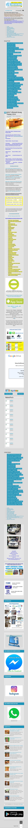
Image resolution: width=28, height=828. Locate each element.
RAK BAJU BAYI (10, 92)
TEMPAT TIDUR (18, 103)
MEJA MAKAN (9, 81)
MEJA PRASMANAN (17, 84)
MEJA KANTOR (10, 77)
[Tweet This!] (7, 390)
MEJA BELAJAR (10, 71)
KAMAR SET (9, 63)
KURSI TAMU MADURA (11, 66)
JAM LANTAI (9, 61)
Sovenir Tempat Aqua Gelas (12, 98)
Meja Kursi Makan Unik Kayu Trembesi (16, 745)
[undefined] (7, 402)
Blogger (21, 804)
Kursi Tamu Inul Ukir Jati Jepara (15, 760)
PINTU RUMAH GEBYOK (11, 90)
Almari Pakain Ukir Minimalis (12, 47)
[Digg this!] (12, 390)
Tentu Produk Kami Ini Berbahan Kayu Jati (13, 168)
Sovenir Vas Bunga (10, 103)
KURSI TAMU (9, 473)
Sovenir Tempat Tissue (11, 101)
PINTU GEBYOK (17, 89)
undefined (11, 400)
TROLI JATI (20, 504)
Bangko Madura (18, 459)
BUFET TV (9, 462)
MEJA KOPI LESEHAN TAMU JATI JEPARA (14, 482)
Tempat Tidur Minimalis (11, 104)
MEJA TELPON (16, 86)
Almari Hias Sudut (10, 44)
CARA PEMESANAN (10, 28)
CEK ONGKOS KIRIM (10, 31)
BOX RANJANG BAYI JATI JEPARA (13, 52)
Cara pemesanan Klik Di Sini (14, 213)
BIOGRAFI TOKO (10, 27)
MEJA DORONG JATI (11, 479)
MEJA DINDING (10, 74)
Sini (14, 318)
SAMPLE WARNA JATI (10, 30)
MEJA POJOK (9, 84)
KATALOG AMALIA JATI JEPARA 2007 (13, 34)
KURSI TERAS (18, 69)
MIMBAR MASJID (10, 87)
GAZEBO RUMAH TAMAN (11, 60)
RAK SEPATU (17, 92)
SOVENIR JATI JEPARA (11, 496)
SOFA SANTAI (9, 95)
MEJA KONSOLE (18, 77)
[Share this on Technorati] (17, 390)
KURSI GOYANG (17, 63)
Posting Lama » (20, 393)
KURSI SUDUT (16, 471)
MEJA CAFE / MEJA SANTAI (12, 72)
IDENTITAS (9, 29)
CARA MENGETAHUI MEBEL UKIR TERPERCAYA (15, 33)
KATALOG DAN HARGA (11, 37)
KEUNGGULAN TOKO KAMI (11, 514)
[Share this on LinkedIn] (14, 390)
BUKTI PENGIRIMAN (10, 32)
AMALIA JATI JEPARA (5, 112)
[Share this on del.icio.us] (13, 390)
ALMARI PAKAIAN (10, 46)
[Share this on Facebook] (6, 390)
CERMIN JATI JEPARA (11, 57)
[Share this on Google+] (9, 390)
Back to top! (21, 822)
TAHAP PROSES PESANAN (11, 515)
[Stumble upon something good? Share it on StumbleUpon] (10, 390)
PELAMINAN (9, 89)
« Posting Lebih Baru (8, 393)
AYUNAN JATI (9, 49)
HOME (8, 26)
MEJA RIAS (9, 86)
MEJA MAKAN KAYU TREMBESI (12, 485)
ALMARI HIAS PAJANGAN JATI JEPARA (14, 43)
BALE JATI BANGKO (17, 49)
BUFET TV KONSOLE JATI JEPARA (13, 55)
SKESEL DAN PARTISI (11, 495)
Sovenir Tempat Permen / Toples (12, 100)
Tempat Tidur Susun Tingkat (12, 106)
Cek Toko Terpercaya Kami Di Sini (14, 191)
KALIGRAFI (16, 61)
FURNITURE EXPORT (11, 58)
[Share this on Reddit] (16, 390)
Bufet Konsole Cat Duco (14, 789)
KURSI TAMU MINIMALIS (11, 68)
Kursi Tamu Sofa (10, 69)
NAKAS (17, 87)
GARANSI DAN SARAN (11, 511)
